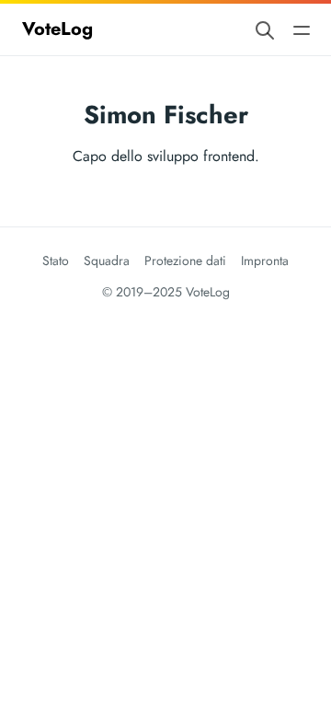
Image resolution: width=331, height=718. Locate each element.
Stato (55, 260)
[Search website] (265, 29)
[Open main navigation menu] (302, 29)
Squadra (107, 260)
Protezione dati (185, 260)
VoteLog (57, 29)
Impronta (265, 260)
